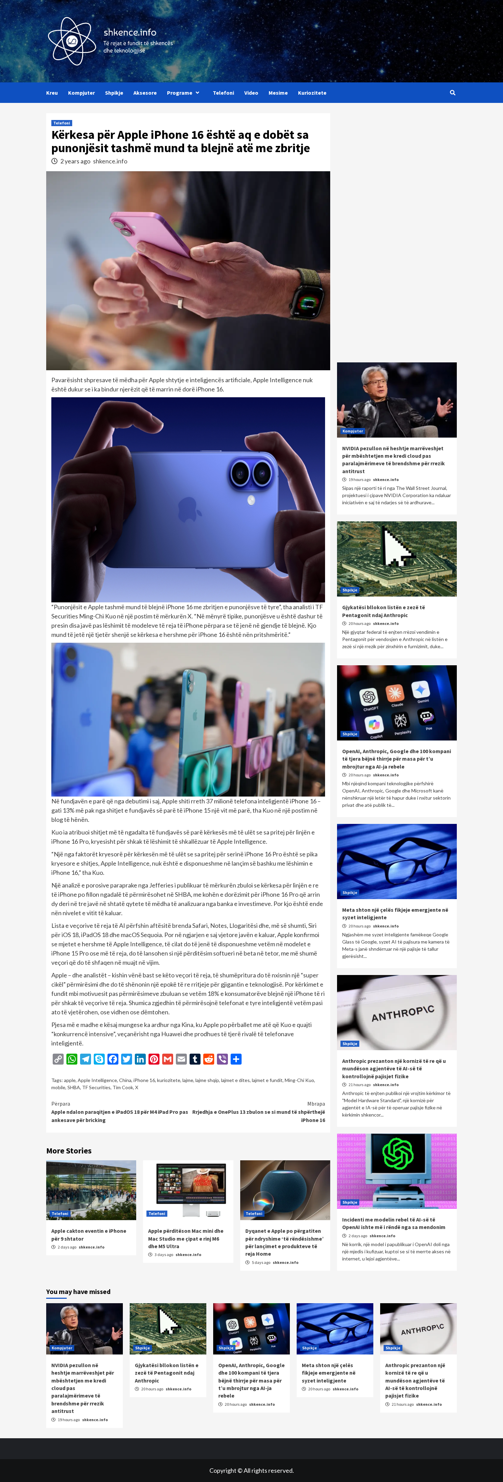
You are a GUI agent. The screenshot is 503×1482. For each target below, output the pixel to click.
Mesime (278, 92)
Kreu (52, 92)
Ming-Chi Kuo (299, 1080)
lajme (187, 1080)
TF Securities (96, 1087)
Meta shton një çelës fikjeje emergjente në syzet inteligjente (329, 1373)
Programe (179, 92)
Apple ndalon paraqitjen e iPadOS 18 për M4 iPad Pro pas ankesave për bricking (119, 1111)
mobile (58, 1087)
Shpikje (114, 92)
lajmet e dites (235, 1080)
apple (70, 1080)
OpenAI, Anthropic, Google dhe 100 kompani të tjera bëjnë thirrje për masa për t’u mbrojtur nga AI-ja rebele (396, 759)
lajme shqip (207, 1080)
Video (251, 92)
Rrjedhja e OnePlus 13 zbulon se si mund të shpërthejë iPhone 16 (258, 1111)
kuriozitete (168, 1080)
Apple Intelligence (97, 1080)
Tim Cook (123, 1087)
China (125, 1080)
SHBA (73, 1087)
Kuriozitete (312, 92)
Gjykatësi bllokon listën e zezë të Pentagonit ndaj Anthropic (166, 1373)
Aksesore (145, 92)
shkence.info (110, 161)
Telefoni (223, 92)
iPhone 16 (144, 1080)
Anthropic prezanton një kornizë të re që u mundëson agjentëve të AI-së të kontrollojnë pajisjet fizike (394, 1068)
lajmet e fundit (267, 1080)
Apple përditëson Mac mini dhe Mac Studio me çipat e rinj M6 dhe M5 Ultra (185, 1238)
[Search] (452, 92)
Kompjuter (81, 92)
